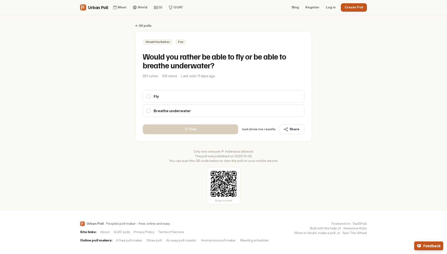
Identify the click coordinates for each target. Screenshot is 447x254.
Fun (180, 41)
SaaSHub (360, 223)
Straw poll (154, 240)
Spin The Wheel (354, 233)
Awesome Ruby (355, 228)
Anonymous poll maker (218, 240)
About (105, 232)
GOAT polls (121, 232)
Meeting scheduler (254, 240)
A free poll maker (129, 240)
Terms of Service (171, 232)
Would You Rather (158, 41)
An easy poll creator (181, 240)
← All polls (143, 25)
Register (312, 7)
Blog (295, 7)
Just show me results (258, 129)
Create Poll (354, 7)
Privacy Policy (144, 232)
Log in (331, 7)
